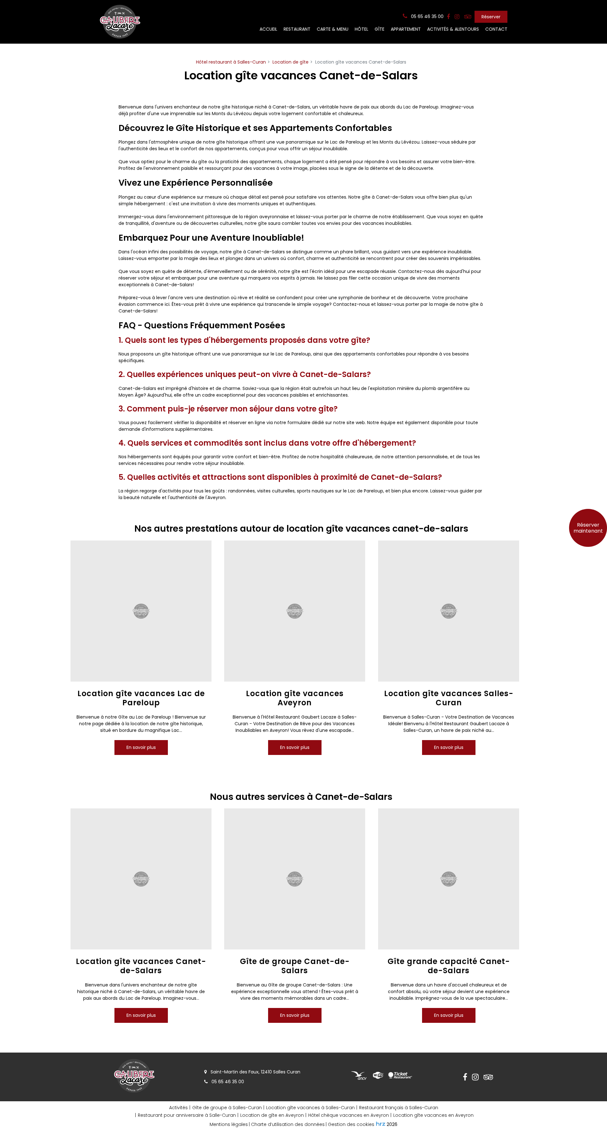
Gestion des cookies (351, 1124)
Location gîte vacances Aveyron (295, 698)
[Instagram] (457, 17)
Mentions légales (229, 1124)
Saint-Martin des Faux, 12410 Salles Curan (254, 1072)
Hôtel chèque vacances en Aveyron (348, 1115)
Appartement (406, 29)
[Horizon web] (380, 1124)
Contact (496, 29)
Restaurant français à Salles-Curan (398, 1107)
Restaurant (297, 29)
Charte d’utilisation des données (288, 1124)
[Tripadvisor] (467, 17)
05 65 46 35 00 (227, 1081)
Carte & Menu (332, 29)
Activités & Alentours (453, 29)
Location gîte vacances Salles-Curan (448, 698)
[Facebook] (448, 17)
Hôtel (361, 29)
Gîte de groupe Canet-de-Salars (295, 966)
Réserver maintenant (588, 528)
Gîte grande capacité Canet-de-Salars (448, 966)
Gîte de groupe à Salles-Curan (227, 1107)
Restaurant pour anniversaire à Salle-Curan (187, 1115)
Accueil (268, 29)
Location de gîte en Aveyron (272, 1115)
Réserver (490, 17)
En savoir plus (141, 747)
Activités (178, 1107)
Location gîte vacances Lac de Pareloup (141, 698)
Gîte (379, 29)
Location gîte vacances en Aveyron (433, 1115)
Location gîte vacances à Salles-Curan (310, 1107)
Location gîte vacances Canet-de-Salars (141, 966)
